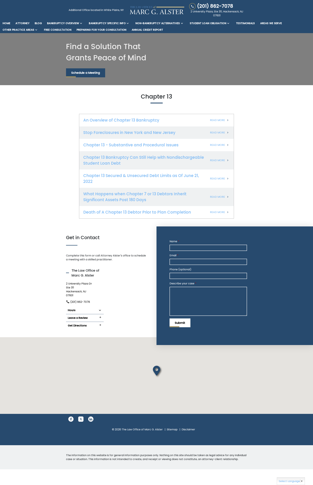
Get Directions (77, 325)
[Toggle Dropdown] (82, 23)
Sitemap (172, 429)
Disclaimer (188, 429)
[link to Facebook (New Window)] (71, 419)
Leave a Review (78, 318)
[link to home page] (156, 10)
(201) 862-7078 (80, 302)
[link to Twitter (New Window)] (80, 419)
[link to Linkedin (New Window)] (90, 419)
